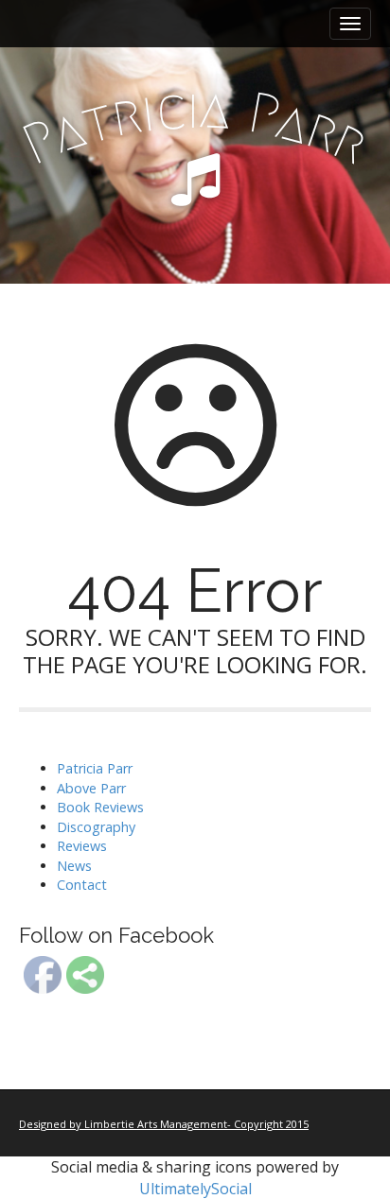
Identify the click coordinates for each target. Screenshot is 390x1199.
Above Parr (91, 788)
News (74, 866)
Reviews (82, 846)
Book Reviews (100, 807)
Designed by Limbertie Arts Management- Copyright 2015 (164, 1124)
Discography (96, 827)
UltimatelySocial (195, 1188)
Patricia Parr (95, 768)
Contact (82, 885)
